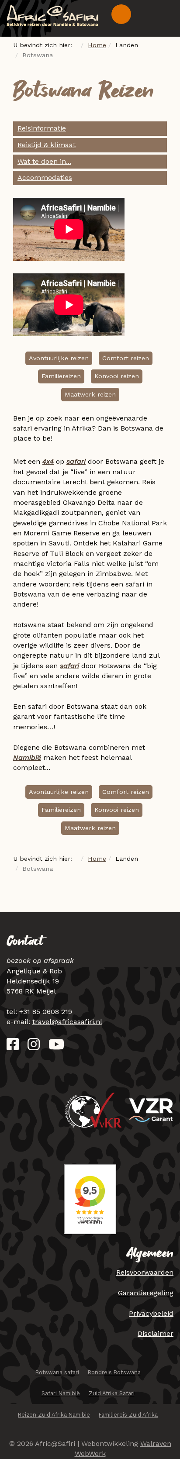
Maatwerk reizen (90, 394)
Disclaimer (155, 1333)
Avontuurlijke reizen (59, 358)
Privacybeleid (151, 1313)
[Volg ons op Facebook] (13, 1047)
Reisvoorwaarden (144, 1272)
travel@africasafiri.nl (67, 1022)
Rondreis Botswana (114, 1372)
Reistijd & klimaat (46, 145)
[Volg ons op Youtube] (56, 1047)
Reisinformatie (41, 128)
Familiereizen (61, 376)
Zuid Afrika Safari (112, 1393)
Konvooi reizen (116, 376)
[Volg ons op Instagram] (34, 1047)
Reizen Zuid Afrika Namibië (54, 1414)
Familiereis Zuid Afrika (128, 1414)
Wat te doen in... (44, 161)
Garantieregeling (145, 1293)
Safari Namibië (61, 1393)
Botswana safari (57, 1372)
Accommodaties (44, 177)
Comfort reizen (125, 358)
